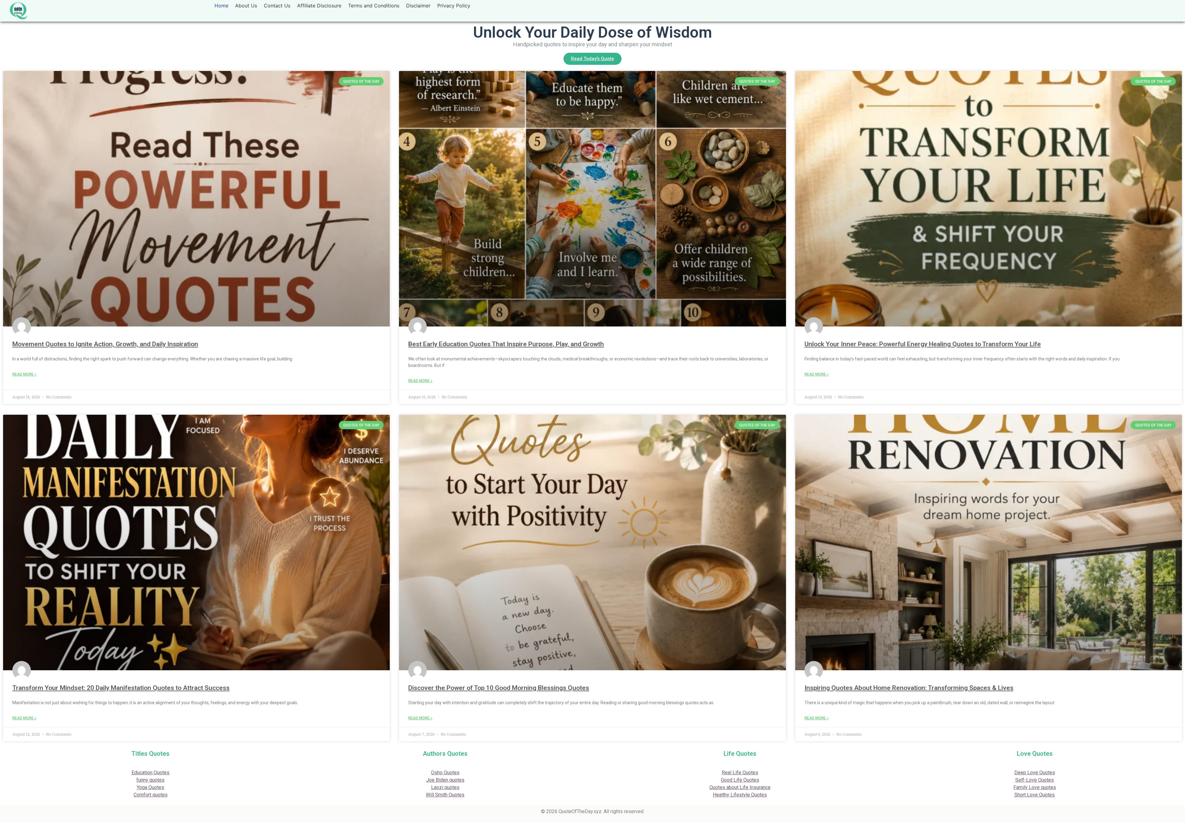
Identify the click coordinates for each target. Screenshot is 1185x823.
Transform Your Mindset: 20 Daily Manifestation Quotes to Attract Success (121, 688)
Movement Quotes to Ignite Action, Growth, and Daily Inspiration (105, 344)
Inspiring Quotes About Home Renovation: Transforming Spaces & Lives (909, 688)
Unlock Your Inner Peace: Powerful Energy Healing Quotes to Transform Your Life (923, 344)
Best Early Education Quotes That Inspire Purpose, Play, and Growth (506, 344)
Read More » (24, 374)
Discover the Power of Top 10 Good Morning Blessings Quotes (498, 688)
